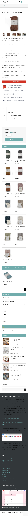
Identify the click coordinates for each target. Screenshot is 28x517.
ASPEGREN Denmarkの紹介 (7, 458)
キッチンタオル (6, 297)
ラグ (4, 317)
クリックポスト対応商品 (8, 301)
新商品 (4, 321)
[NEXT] (25, 489)
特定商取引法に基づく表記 (6, 470)
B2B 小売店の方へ (5, 476)
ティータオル (6, 304)
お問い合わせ (4, 474)
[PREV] (3, 489)
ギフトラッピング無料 (6, 468)
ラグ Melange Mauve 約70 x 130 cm (11, 330)
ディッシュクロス (7, 307)
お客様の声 (4, 466)
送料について (4, 463)
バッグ (4, 311)
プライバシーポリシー (6, 472)
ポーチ (4, 314)
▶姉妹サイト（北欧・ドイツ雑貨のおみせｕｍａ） (12, 418)
